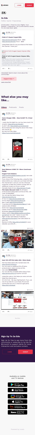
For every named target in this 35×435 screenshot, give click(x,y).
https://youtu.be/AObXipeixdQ (11, 133)
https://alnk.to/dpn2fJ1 (9, 41)
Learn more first (6, 82)
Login (19, 5)
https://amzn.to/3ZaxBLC (15, 124)
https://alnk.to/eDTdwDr (16, 211)
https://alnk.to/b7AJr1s (9, 197)
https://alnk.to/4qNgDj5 (17, 208)
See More (17, 318)
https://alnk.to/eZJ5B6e (20, 209)
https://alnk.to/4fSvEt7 (16, 202)
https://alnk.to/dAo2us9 (18, 200)
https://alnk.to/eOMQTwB (16, 199)
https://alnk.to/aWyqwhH (9, 40)
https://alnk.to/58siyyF (20, 204)
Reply (30, 68)
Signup (29, 5)
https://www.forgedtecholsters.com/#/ (14, 175)
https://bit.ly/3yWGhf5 (19, 222)
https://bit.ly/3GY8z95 (8, 285)
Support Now (8, 79)
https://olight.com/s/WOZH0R (19, 126)
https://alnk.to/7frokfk (23, 188)
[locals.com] (4, 5)
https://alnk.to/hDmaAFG (9, 218)
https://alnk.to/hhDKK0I (9, 264)
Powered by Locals (17, 429)
